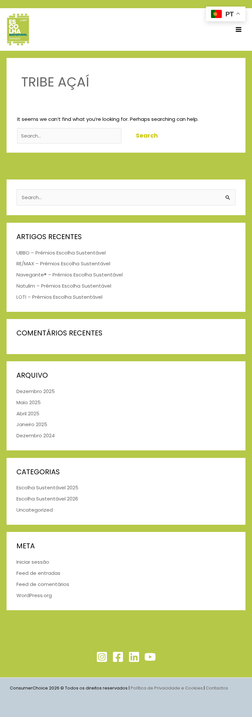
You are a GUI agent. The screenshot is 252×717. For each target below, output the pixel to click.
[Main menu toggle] (239, 30)
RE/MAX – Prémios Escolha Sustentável (63, 263)
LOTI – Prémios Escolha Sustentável (59, 296)
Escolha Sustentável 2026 (47, 498)
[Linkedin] (134, 657)
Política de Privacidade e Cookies (167, 688)
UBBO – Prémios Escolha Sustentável (61, 252)
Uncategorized (34, 509)
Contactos (217, 688)
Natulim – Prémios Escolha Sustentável (63, 285)
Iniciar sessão (32, 561)
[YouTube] (150, 657)
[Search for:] (70, 135)
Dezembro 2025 (35, 391)
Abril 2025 (27, 413)
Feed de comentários (42, 584)
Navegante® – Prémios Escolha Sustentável (69, 274)
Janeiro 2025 (31, 424)
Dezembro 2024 (35, 435)
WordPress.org (34, 595)
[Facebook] (118, 657)
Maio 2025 (28, 402)
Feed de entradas (38, 573)
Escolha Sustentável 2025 (47, 487)
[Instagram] (102, 657)
